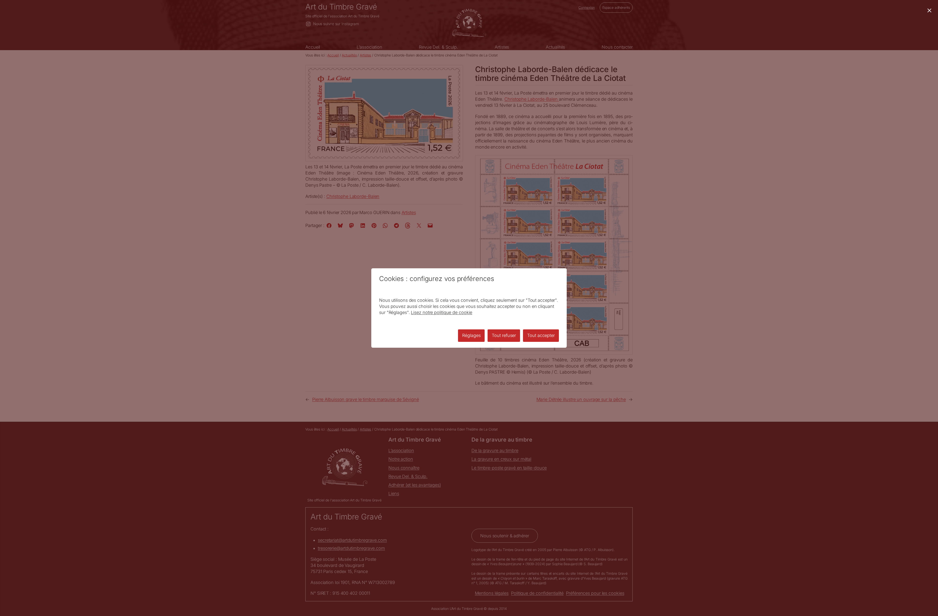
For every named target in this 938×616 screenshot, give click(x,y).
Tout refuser (504, 335)
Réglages (471, 335)
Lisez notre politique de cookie (441, 312)
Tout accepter (541, 335)
